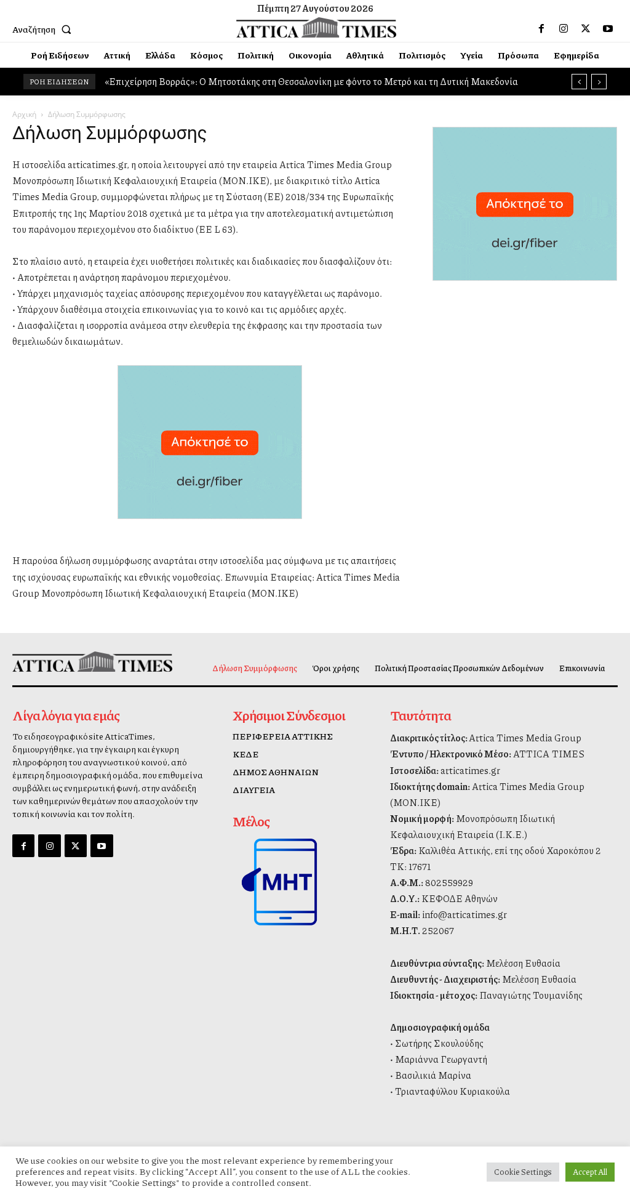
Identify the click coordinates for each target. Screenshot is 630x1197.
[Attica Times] (81, 661)
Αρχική (24, 114)
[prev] (579, 81)
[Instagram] (563, 29)
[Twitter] (586, 29)
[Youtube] (608, 29)
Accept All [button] (590, 1171)
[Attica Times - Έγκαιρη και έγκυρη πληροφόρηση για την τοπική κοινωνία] (316, 27)
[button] (44, 29)
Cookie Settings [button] (523, 1171)
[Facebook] (541, 29)
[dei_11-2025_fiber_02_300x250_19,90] (210, 528)
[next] (599, 81)
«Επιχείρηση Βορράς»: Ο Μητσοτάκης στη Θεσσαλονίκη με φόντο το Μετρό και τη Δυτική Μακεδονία (311, 81)
